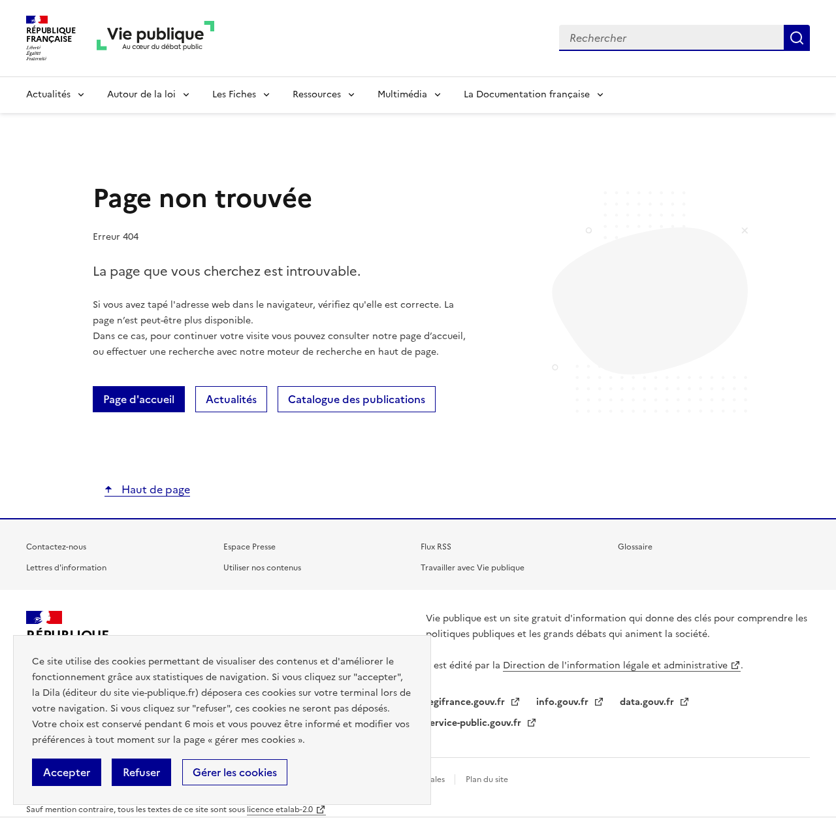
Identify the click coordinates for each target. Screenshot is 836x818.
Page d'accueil (138, 399)
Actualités (48, 94)
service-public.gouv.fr (475, 723)
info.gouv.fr (563, 702)
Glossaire (635, 547)
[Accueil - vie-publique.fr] (155, 38)
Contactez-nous (56, 547)
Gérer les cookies (235, 772)
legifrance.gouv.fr (466, 702)
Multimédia (402, 94)
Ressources (317, 94)
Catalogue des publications (356, 399)
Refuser (141, 772)
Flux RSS (436, 547)
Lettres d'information (66, 568)
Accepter (66, 772)
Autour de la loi (141, 94)
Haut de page (154, 489)
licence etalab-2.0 (280, 809)
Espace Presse (249, 547)
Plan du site (487, 779)
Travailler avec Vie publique (472, 568)
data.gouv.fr (648, 702)
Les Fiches (234, 94)
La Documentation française (527, 94)
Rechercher (797, 38)
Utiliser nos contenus (262, 568)
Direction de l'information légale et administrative (615, 665)
